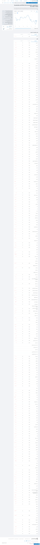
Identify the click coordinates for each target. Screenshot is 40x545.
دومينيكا (37, 322)
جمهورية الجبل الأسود (35, 292)
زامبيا (37, 331)
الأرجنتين (37, 99)
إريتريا (37, 81)
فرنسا (37, 408)
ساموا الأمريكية (36, 338)
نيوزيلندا (37, 522)
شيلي (37, 372)
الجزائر (37, 115)
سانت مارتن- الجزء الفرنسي (35, 351)
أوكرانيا (37, 72)
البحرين (37, 106)
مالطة (37, 474)
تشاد (37, 242)
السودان (37, 138)
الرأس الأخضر (36, 131)
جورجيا (37, 317)
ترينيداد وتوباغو (36, 240)
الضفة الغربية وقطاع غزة (35, 145)
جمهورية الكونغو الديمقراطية (35, 299)
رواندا (37, 324)
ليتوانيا (37, 465)
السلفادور (37, 133)
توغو (37, 247)
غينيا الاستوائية (36, 401)
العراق (37, 147)
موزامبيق (37, 501)
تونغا (37, 254)
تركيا (37, 238)
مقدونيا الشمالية (36, 483)
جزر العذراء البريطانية (35, 265)
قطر (37, 422)
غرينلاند (37, 390)
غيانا (37, 397)
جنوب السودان (36, 315)
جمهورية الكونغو (36, 297)
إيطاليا (37, 97)
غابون (37, 381)
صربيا (37, 374)
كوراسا (37, 440)
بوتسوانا (37, 213)
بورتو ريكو (36, 215)
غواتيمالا (37, 392)
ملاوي (37, 485)
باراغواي (37, 183)
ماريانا (37, 472)
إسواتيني (37, 90)
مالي (37, 476)
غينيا (37, 399)
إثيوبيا (37, 79)
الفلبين (37, 149)
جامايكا (37, 258)
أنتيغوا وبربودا (36, 58)
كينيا (37, 451)
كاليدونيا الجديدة (36, 426)
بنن (37, 208)
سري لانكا (37, 356)
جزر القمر (37, 267)
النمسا (37, 167)
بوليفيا (37, 224)
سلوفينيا (37, 358)
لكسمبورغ (37, 458)
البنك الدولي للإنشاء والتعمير (27, 538)
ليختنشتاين (36, 467)
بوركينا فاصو (36, 217)
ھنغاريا (37, 531)
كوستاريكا (37, 442)
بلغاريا (37, 199)
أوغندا (37, 70)
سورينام (37, 363)
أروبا (37, 47)
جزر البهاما (36, 263)
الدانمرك (37, 129)
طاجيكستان (36, 376)
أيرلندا (37, 74)
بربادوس (37, 190)
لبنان (37, 456)
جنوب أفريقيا (36, 313)
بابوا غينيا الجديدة (36, 181)
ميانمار (37, 508)
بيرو (37, 229)
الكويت (37, 154)
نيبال (37, 515)
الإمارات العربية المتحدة (35, 104)
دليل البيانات (11, 2)
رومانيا (37, 329)
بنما (37, 206)
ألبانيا (37, 54)
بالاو (37, 188)
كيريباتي (37, 449)
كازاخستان (36, 424)
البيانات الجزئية (5, 2)
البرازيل (37, 108)
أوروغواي (37, 65)
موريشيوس (36, 499)
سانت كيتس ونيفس (35, 347)
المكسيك (37, 158)
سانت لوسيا (36, 349)
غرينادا (37, 388)
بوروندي (37, 220)
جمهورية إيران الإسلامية (35, 290)
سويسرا (37, 365)
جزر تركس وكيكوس (35, 272)
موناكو (37, 506)
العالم (37, 36)
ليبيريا (37, 463)
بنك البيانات (8, 2)
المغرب (37, 156)
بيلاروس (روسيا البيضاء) (35, 231)
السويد (37, 140)
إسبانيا (37, 83)
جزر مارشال (36, 283)
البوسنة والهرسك (36, 113)
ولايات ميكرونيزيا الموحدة (35, 524)
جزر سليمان (36, 274)
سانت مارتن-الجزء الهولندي (35, 354)
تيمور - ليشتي (36, 256)
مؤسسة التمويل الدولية (16, 538)
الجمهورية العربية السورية (35, 124)
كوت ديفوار (36, 438)
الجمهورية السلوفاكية (35, 122)
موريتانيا (37, 497)
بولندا (37, 222)
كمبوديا (37, 431)
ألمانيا (37, 56)
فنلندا (37, 413)
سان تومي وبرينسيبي (35, 340)
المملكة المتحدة (36, 163)
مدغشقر (37, 481)
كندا (37, 433)
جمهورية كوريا (36, 304)
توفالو (37, 249)
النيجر (37, 170)
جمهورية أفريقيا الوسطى (35, 288)
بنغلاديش (37, 204)
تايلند (37, 233)
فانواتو (37, 406)
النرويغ (37, 165)
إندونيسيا (37, 95)
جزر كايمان (36, 281)
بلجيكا (37, 197)
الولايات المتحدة (36, 174)
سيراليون (37, 367)
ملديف (37, 488)
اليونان (37, 179)
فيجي (37, 415)
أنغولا (37, 63)
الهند (37, 172)
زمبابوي (37, 333)
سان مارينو (36, 342)
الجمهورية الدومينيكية (35, 120)
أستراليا (37, 49)
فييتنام (37, 417)
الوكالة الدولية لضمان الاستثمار (11, 538)
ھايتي (37, 526)
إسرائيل (37, 88)
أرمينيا (37, 45)
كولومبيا (37, 447)
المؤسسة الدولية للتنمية (21, 538)
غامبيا (37, 383)
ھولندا (37, 533)
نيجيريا (37, 517)
